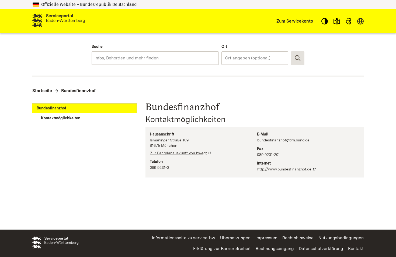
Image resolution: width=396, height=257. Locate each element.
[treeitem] (84, 108)
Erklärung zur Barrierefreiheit (222, 248)
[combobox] (155, 58)
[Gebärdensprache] (348, 21)
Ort (224, 46)
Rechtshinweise (298, 237)
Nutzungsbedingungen (341, 237)
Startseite (42, 90)
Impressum (266, 237)
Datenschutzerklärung (321, 248)
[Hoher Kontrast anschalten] (324, 21)
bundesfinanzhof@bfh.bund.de (283, 140)
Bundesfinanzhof (78, 90)
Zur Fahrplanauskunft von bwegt (181, 153)
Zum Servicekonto (294, 21)
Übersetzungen (235, 237)
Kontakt (356, 248)
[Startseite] (58, 21)
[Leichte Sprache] (336, 21)
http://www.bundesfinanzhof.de (287, 169)
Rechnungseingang (275, 248)
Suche (97, 46)
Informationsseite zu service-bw (183, 237)
